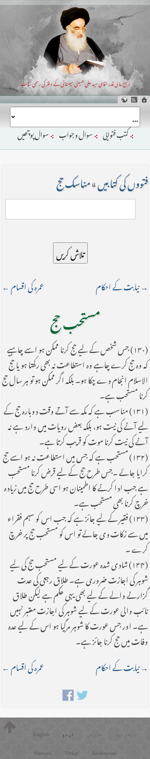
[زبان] (124, 100)
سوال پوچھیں (33, 133)
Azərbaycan (104, 753)
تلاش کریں (70, 253)
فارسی (94, 734)
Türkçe (71, 753)
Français (43, 753)
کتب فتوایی (115, 133)
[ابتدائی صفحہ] (144, 100)
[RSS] (134, 100)
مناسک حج (73, 181)
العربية (126, 734)
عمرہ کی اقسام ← (23, 285)
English (41, 734)
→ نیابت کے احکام (122, 285)
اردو (68, 734)
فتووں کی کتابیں (122, 181)
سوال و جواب (76, 133)
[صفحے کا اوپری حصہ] (9, 727)
